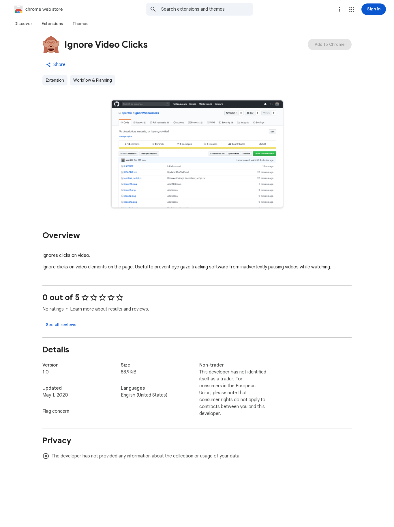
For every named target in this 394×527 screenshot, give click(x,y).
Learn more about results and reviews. (109, 309)
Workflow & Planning (92, 80)
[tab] (23, 23)
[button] (351, 9)
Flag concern (55, 411)
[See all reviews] (61, 325)
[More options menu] (339, 9)
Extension (55, 80)
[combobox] (207, 9)
